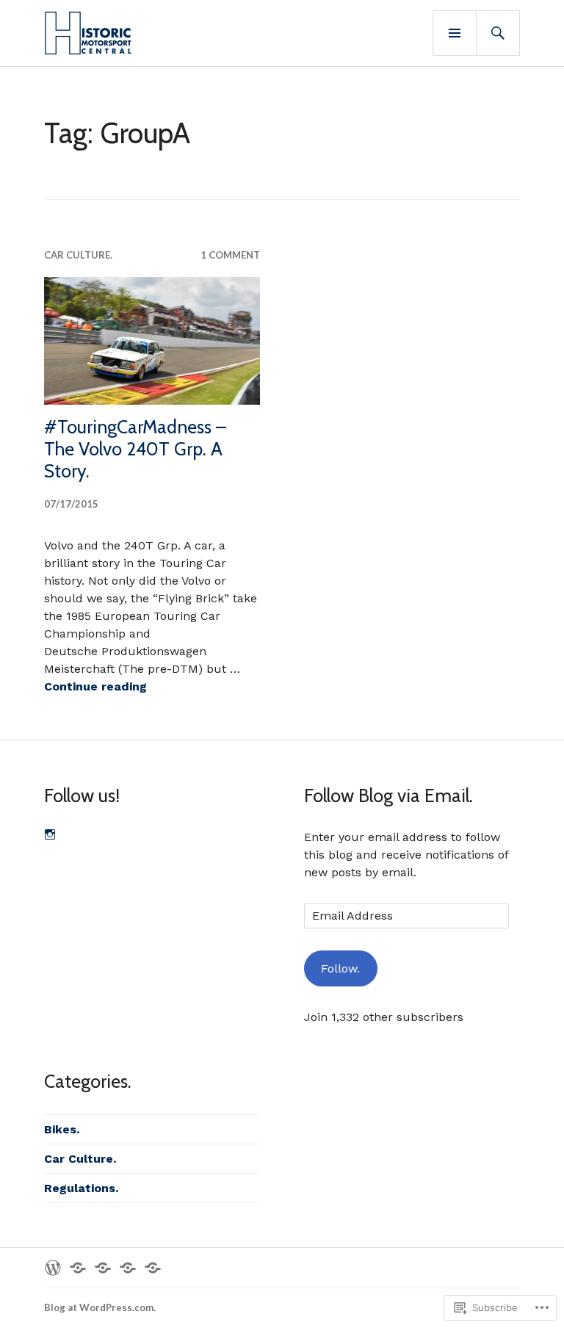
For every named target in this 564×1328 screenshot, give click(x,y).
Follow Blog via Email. (388, 795)
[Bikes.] (128, 1268)
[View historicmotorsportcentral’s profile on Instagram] (50, 834)
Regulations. (81, 1188)
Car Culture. (78, 255)
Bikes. (61, 1129)
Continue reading (95, 686)
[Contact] (153, 1268)
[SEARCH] (498, 33)
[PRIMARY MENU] (455, 33)
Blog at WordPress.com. (100, 1307)
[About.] (78, 1268)
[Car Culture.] (103, 1268)
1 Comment (230, 255)
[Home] (53, 1268)
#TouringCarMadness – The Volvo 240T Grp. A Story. (135, 449)
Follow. (340, 968)
